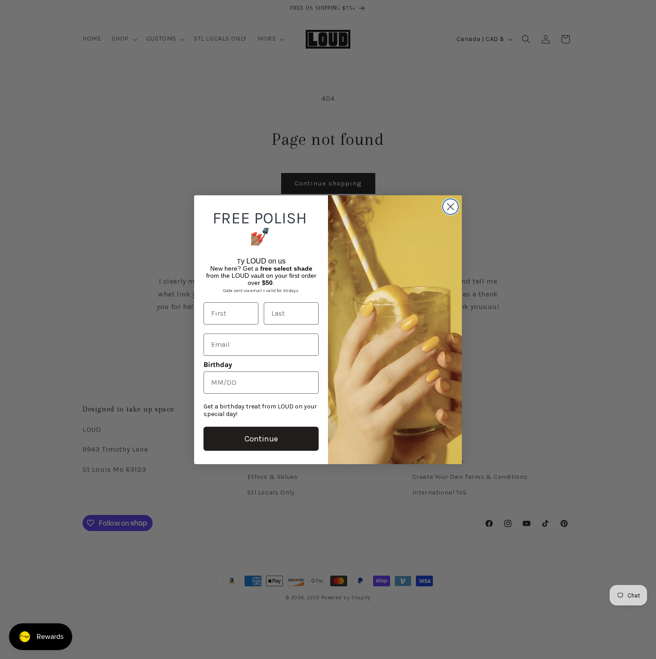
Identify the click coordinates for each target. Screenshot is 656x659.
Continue (261, 439)
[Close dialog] (450, 206)
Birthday (217, 364)
